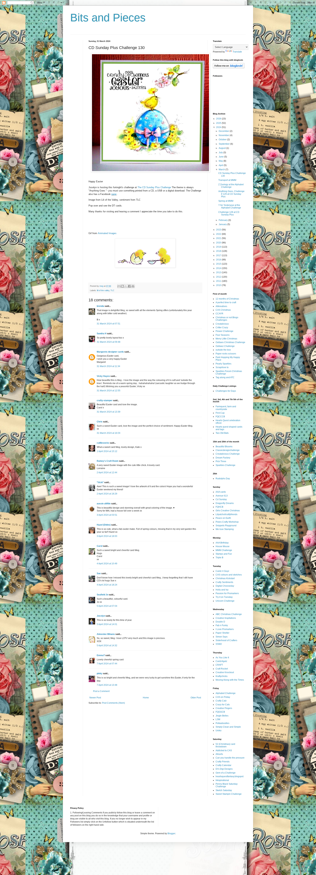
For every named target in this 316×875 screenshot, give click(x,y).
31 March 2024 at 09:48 (108, 342)
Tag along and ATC (225, 377)
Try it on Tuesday (224, 597)
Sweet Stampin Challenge (229, 794)
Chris (99, 421)
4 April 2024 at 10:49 (107, 563)
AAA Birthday (222, 542)
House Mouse (223, 546)
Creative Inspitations (226, 618)
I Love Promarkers (225, 629)
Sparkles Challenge (225, 465)
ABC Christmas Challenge (229, 614)
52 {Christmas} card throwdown (225, 745)
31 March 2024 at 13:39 (108, 412)
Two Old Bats (222, 433)
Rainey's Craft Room (107, 461)
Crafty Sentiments (224, 582)
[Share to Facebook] (129, 286)
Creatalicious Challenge (228, 454)
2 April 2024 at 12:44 (107, 472)
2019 (219, 247)
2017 (219, 255)
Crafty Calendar (223, 765)
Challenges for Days (226, 391)
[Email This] (119, 286)
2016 (219, 259)
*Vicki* (100, 482)
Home (146, 697)
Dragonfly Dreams (225, 503)
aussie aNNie (104, 503)
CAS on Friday (223, 697)
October (223, 139)
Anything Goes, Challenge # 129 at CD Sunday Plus (231, 194)
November (224, 135)
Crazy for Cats (223, 704)
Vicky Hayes (103, 376)
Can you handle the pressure (230, 758)
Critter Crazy (222, 327)
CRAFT (219, 665)
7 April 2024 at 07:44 (107, 663)
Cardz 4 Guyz (222, 571)
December (224, 131)
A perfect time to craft (226, 302)
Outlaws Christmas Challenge (230, 342)
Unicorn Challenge (225, 601)
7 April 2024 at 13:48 (107, 685)
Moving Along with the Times (230, 680)
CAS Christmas (223, 310)
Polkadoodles (222, 723)
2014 (219, 268)
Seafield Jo (102, 594)
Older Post (196, 697)
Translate (237, 51)
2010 (219, 285)
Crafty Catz (221, 700)
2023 (219, 229)
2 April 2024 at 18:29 (107, 493)
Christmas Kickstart (225, 578)
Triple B (219, 557)
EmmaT (101, 655)
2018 (219, 251)
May (221, 161)
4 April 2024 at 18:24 (107, 585)
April (221, 165)
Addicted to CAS (224, 750)
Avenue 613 (222, 495)
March (222, 169)
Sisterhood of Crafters (226, 640)
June (221, 156)
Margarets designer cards (110, 352)
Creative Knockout (225, 672)
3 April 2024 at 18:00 (107, 536)
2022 (219, 234)
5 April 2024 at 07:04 (107, 606)
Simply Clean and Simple (228, 727)
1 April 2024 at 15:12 (107, 451)
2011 (219, 281)
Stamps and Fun (224, 554)
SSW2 (219, 644)
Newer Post (95, 697)
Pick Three (221, 461)
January (223, 224)
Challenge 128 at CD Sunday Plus (228, 213)
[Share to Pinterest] (133, 286)
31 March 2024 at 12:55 (108, 390)
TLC (112, 290)
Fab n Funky (222, 625)
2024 (219, 127)
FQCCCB (220, 416)
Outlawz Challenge (225, 346)
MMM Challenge (224, 550)
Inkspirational (222, 780)
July (221, 152)
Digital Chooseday (225, 586)
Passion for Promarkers (227, 593)
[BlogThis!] (122, 286)
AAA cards (221, 492)
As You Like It (222, 657)
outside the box (223, 350)
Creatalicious (222, 324)
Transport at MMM (227, 180)
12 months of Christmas (227, 299)
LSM (218, 719)
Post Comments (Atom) (113, 703)
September (224, 144)
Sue (99, 573)
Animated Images (107, 233)
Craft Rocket (222, 668)
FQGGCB (220, 712)
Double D (220, 621)
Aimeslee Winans (106, 634)
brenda (100, 306)
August (222, 148)
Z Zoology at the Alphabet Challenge (231, 185)
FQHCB (219, 507)
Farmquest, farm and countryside (226, 407)
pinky (99, 673)
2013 (219, 272)
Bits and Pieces (108, 18)
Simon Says (221, 636)
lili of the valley (103, 290)
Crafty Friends (223, 761)
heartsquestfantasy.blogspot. (230, 776)
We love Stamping (225, 529)
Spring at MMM (225, 201)
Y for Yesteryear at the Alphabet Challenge (229, 206)
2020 (219, 242)
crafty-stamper (104, 400)
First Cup (220, 413)
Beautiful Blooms (224, 446)
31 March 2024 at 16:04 (108, 433)
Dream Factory (223, 457)
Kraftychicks (221, 676)
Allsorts (219, 754)
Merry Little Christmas (226, 338)
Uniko (218, 730)
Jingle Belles (222, 715)
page (113, 194)
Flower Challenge (224, 331)
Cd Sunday (221, 499)
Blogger (171, 833)
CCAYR (219, 313)
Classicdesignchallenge (228, 450)
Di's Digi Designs (224, 769)
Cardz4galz (221, 661)
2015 (219, 264)
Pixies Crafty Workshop (227, 522)
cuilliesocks (103, 443)
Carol (99, 546)
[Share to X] (126, 286)
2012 (219, 277)
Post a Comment (101, 691)
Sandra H (101, 333)
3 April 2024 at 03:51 (107, 515)
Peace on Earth (223, 518)
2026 (219, 118)
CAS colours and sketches (229, 574)
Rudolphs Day (223, 478)
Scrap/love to (222, 367)
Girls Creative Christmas (228, 510)
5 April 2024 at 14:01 (107, 624)
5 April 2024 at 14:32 (107, 645)
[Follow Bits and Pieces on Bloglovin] (228, 67)
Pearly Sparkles (223, 363)
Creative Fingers (224, 708)
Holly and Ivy (222, 589)
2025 (219, 123)
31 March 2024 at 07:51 (108, 323)
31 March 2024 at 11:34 (108, 366)
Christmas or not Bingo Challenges (227, 318)
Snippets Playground (226, 525)
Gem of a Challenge (226, 772)
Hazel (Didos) (104, 525)
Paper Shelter (222, 633)
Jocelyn (101, 616)
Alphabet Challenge (226, 693)
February (223, 220)
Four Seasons (223, 335)
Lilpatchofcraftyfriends (226, 514)
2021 (219, 238)
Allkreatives (221, 306)
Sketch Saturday (224, 790)
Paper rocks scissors (226, 353)
